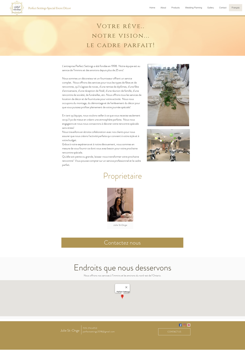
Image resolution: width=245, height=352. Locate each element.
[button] (120, 208)
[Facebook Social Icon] (180, 325)
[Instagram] (184, 325)
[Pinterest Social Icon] (188, 325)
